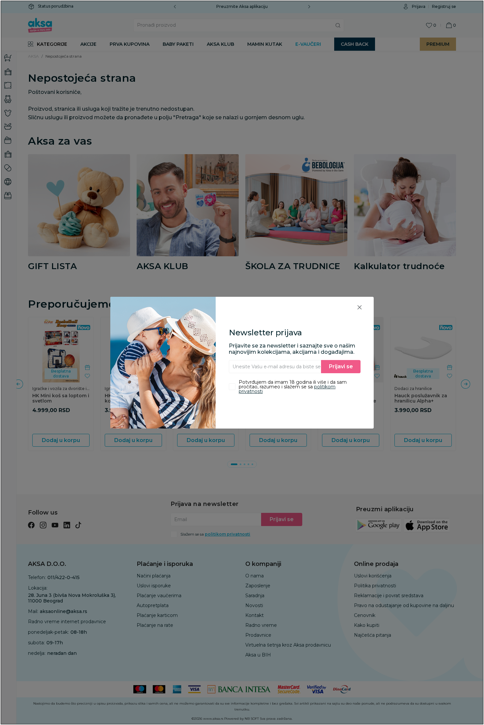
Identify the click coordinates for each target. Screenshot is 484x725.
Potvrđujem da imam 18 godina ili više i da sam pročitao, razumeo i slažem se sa (293, 387)
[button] (359, 307)
